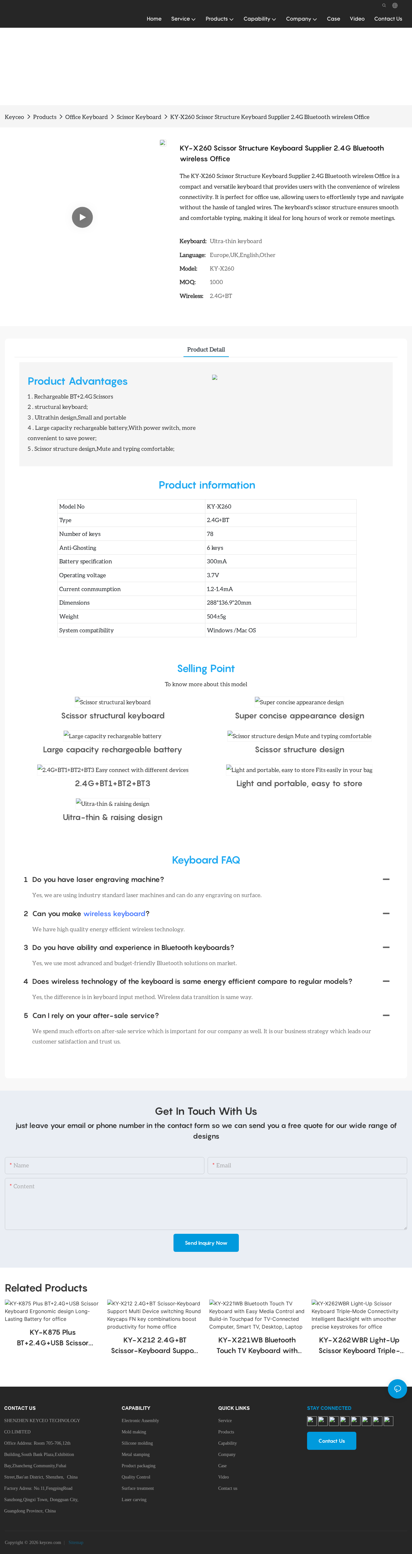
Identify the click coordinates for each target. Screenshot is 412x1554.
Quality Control (136, 1477)
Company (227, 1454)
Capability (227, 1443)
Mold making (134, 1432)
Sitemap (75, 1542)
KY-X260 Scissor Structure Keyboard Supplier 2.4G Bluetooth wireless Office (270, 116)
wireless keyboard (114, 913)
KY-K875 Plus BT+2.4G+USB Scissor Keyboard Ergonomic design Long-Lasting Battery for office (53, 1338)
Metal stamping (136, 1454)
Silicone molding (137, 1443)
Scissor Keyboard (139, 116)
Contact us (227, 1488)
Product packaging (138, 1465)
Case (222, 1465)
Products (44, 116)
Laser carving (134, 1499)
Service (225, 1420)
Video (223, 1477)
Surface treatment (138, 1488)
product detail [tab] (206, 349)
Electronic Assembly (140, 1420)
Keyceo (14, 116)
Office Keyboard (86, 116)
